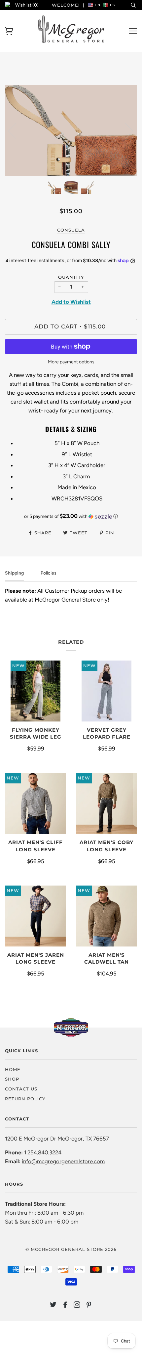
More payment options (71, 362)
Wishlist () (27, 5)
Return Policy (25, 1098)
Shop (12, 1079)
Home (12, 1069)
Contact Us (21, 1088)
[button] (71, 516)
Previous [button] (16, 130)
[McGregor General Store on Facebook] (65, 1305)
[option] (71, 130)
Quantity (71, 277)
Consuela (71, 230)
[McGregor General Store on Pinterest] (89, 1305)
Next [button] (125, 130)
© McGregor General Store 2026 (71, 1249)
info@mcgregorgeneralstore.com (63, 1161)
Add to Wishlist (71, 301)
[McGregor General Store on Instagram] (77, 1305)
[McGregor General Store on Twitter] (53, 1305)
